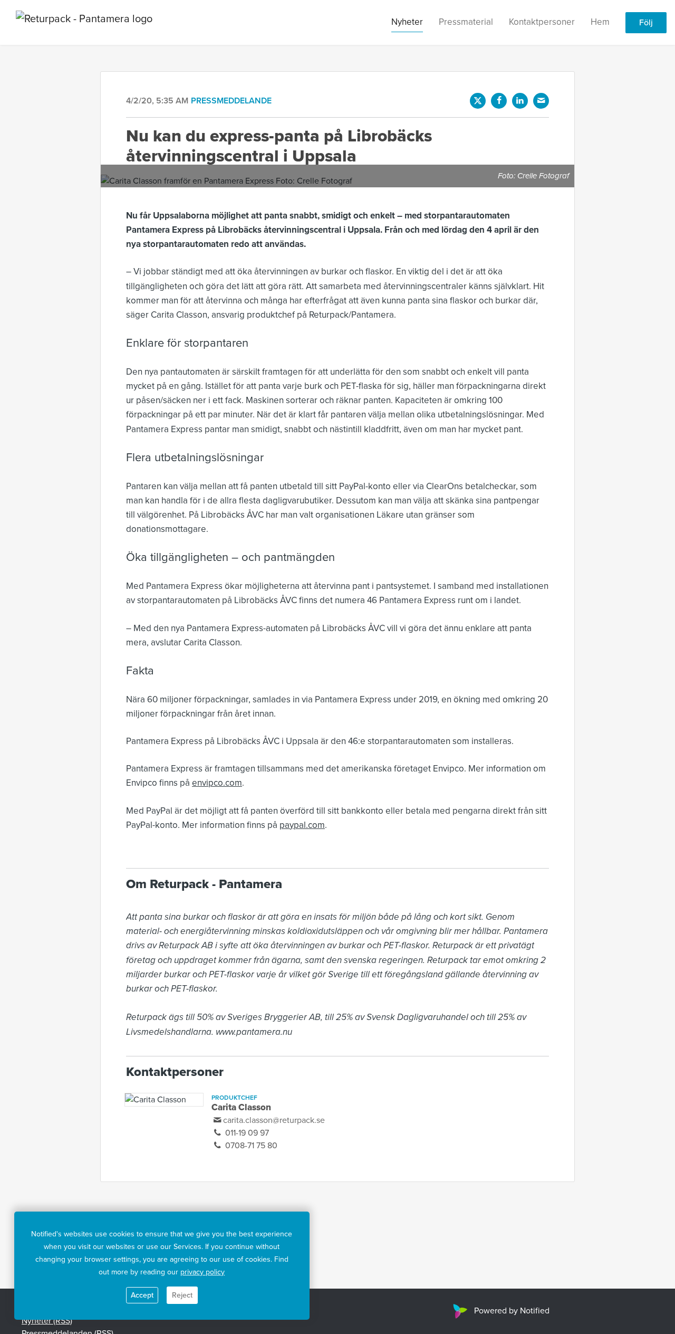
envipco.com (217, 782)
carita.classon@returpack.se (274, 1120)
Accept (142, 1295)
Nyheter (407, 21)
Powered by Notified (511, 1311)
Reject (182, 1295)
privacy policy (202, 1272)
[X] (478, 101)
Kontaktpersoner (542, 21)
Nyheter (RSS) (47, 1321)
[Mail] (541, 101)
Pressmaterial (466, 21)
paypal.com (302, 825)
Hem (600, 21)
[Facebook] (499, 101)
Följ (646, 22)
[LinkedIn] (520, 101)
